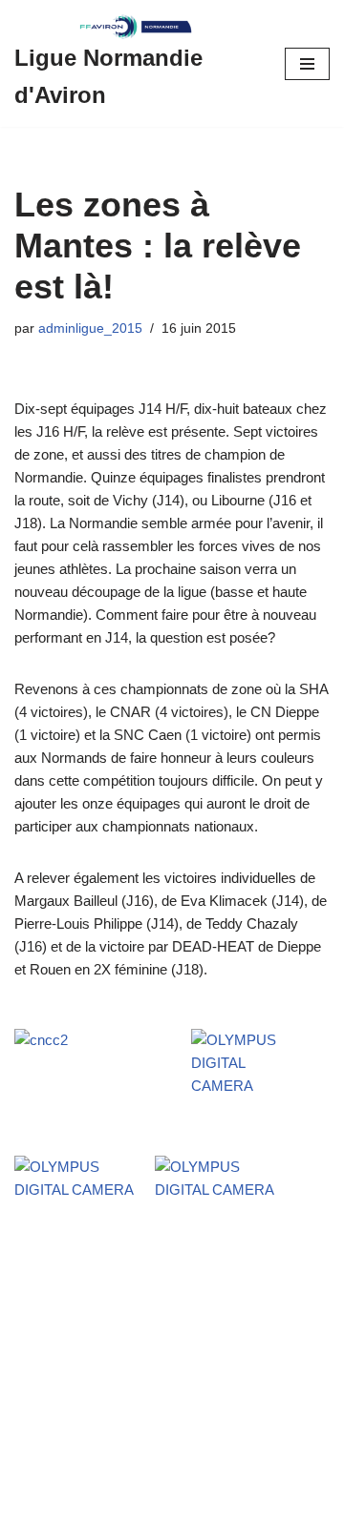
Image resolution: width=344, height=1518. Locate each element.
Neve (31, 1498)
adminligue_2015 (90, 328)
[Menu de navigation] (307, 64)
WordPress (177, 1498)
